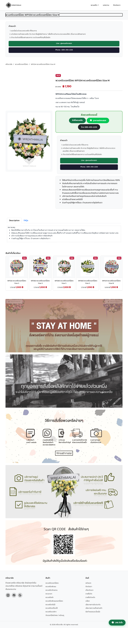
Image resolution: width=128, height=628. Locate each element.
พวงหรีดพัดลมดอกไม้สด (54, 601)
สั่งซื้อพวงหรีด (77, 120)
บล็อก (88, 601)
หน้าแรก (88, 583)
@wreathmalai (99, 120)
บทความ (106, 5)
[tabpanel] (64, 235)
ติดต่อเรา (116, 5)
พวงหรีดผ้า (50, 597)
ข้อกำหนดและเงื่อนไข (93, 611)
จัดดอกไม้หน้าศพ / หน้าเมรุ (55, 615)
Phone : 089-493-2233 (64, 49)
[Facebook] (14, 595)
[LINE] (8, 595)
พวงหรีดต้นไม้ (50, 604)
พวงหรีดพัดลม (51, 586)
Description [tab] (14, 220)
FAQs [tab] (26, 220)
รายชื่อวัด (89, 593)
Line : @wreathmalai (64, 43)
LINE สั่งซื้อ (119, 622)
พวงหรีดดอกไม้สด (52, 583)
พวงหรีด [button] (94, 5)
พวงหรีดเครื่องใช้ (52, 608)
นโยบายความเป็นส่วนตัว (94, 608)
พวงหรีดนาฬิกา (51, 611)
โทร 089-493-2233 (89, 127)
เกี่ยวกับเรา (89, 590)
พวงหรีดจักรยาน (51, 590)
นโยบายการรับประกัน (93, 604)
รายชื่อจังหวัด (90, 597)
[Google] (20, 595)
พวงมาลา (49, 593)
